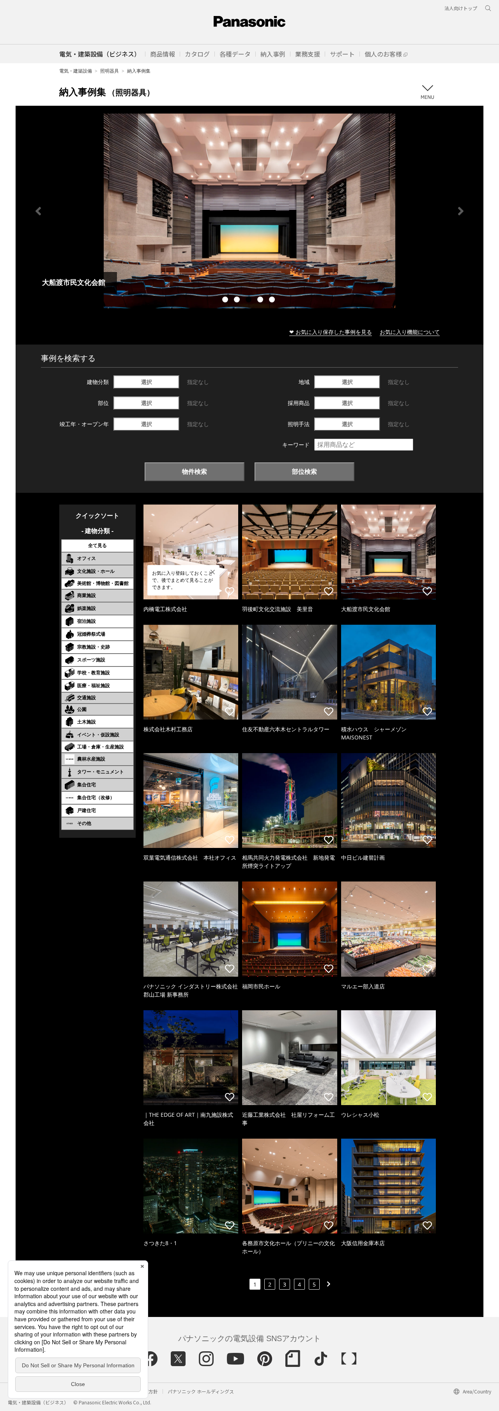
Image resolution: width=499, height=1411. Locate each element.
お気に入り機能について (410, 332)
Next (461, 211)
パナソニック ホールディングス (201, 1391)
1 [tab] (226, 300)
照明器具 (109, 71)
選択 (146, 382)
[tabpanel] (249, 211)
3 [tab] (249, 300)
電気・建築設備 (75, 71)
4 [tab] (261, 300)
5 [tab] (273, 300)
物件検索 (194, 471)
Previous (38, 211)
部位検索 (304, 471)
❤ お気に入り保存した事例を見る (330, 332)
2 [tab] (238, 300)
